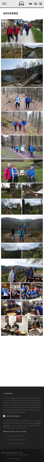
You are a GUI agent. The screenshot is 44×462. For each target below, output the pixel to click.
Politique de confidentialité (17, 455)
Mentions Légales (13, 459)
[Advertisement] (22, 358)
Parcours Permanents (17, 440)
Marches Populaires (16, 436)
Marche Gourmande (15, 443)
